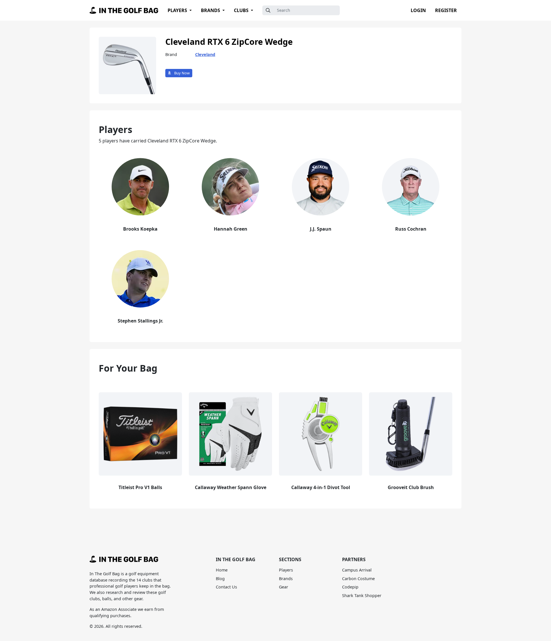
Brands (286, 578)
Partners (354, 559)
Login (418, 10)
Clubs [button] (242, 10)
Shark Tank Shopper (361, 595)
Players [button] (178, 10)
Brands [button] (211, 10)
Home (222, 570)
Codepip (350, 587)
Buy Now (181, 73)
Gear (283, 587)
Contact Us (226, 587)
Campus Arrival (357, 570)
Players (286, 570)
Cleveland (205, 54)
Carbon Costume (358, 578)
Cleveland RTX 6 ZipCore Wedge (229, 41)
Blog (220, 578)
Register (446, 10)
